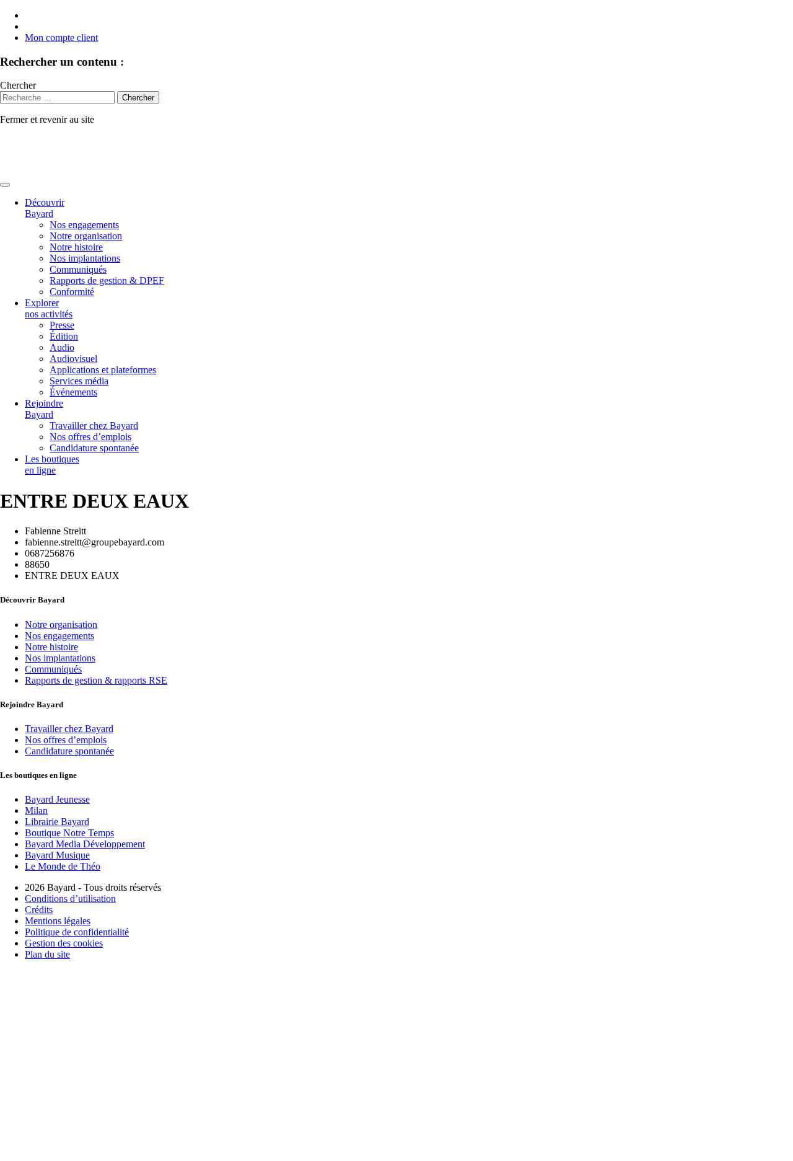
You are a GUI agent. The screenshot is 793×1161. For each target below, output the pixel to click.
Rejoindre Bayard (44, 409)
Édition (64, 336)
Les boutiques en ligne (52, 464)
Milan (36, 810)
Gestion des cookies (64, 943)
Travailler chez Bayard (94, 425)
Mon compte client (61, 37)
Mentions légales (57, 921)
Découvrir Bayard (44, 208)
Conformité (72, 291)
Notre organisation (86, 236)
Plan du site (47, 954)
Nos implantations (85, 258)
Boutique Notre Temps (69, 833)
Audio (62, 347)
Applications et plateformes (103, 369)
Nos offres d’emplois (90, 436)
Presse (62, 325)
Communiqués (78, 269)
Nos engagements (84, 224)
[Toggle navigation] (5, 185)
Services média (79, 381)
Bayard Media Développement (85, 844)
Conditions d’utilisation (70, 898)
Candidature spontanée (94, 448)
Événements (73, 392)
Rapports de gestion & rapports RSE (96, 680)
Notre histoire (76, 247)
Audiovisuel (73, 358)
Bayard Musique (57, 855)
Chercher (18, 85)
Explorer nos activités (48, 308)
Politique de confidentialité (77, 932)
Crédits (39, 909)
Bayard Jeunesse (57, 799)
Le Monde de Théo (62, 866)
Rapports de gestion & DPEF (107, 280)
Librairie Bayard (57, 821)
